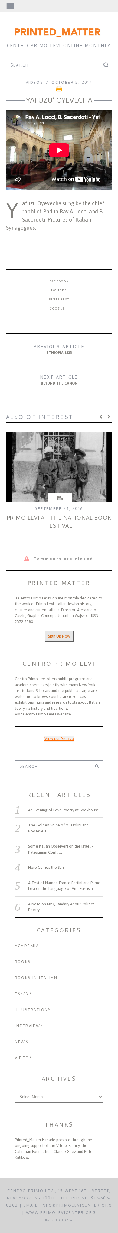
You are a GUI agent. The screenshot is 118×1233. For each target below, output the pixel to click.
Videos (34, 82)
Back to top (57, 1220)
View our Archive (59, 738)
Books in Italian (36, 977)
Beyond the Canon (59, 380)
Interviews (29, 1026)
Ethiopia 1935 (59, 349)
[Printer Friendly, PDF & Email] (59, 91)
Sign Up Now (59, 636)
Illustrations (33, 1009)
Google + (59, 308)
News (21, 1042)
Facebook (59, 281)
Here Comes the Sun (46, 867)
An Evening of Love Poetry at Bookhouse (63, 810)
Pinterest (59, 299)
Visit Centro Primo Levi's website (43, 714)
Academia (27, 945)
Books (23, 961)
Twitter (59, 290)
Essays (23, 993)
